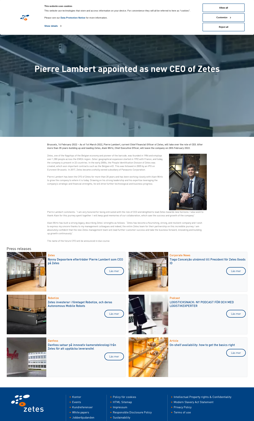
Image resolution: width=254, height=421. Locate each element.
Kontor (76, 397)
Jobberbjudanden (83, 417)
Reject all (223, 27)
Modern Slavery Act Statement (193, 402)
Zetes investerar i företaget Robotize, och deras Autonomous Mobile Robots (80, 303)
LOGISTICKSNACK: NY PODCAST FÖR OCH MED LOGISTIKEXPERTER (202, 303)
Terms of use (182, 412)
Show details (51, 26)
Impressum (120, 407)
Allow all (223, 7)
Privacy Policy (183, 407)
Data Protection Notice (73, 17)
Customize (221, 17)
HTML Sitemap (122, 402)
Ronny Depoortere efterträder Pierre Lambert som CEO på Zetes (85, 261)
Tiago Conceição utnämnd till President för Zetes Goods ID (207, 261)
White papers (80, 412)
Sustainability (121, 417)
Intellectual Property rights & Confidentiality (202, 397)
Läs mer (114, 271)
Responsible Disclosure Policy (132, 412)
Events (76, 402)
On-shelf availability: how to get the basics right (202, 345)
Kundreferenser (82, 407)
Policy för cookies (124, 397)
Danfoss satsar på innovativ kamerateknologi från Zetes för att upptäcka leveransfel (82, 346)
